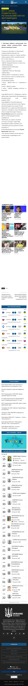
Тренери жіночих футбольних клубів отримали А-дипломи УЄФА (7, 297)
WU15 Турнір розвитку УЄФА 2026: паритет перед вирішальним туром (13, 404)
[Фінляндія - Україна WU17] (14, 312)
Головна (6, 681)
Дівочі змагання (14, 5)
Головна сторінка (5, 5)
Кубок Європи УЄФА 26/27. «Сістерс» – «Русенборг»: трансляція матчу (11, 427)
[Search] (26, 2)
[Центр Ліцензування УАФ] (14, 657)
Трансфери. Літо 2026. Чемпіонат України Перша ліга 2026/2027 (13, 408)
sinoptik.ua (19, 674)
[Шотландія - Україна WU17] (14, 326)
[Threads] (14, 637)
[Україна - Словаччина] (14, 340)
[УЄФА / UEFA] (14, 651)
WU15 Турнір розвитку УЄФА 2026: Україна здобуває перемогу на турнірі (11, 394)
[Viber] (15, 36)
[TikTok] (15, 633)
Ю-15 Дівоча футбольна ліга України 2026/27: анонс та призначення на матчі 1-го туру (12, 399)
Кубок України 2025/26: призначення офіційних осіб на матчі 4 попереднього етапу (21, 297)
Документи (16, 681)
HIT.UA (12, 676)
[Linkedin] (22, 36)
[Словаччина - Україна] (14, 319)
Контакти (22, 681)
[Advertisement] (14, 270)
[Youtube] (23, 633)
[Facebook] (5, 36)
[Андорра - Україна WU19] (14, 347)
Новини (11, 681)
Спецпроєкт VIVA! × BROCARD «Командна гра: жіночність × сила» (12, 413)
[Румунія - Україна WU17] (14, 333)
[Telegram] (8, 36)
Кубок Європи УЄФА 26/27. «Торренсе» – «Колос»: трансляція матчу (13, 418)
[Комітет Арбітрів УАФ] (14, 659)
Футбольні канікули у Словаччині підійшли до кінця (12, 390)
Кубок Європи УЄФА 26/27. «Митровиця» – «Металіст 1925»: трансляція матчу (12, 422)
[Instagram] (7, 633)
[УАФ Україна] (14, 648)
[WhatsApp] (19, 36)
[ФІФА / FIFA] (14, 654)
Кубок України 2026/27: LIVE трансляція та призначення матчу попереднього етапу (11, 385)
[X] (12, 36)
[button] (2, 2)
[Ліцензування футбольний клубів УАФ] (14, 662)
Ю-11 (7, 288)
